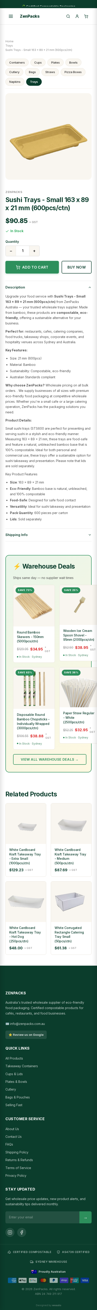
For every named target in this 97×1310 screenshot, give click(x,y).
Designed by (48, 1305)
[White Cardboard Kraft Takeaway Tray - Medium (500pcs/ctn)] (71, 823)
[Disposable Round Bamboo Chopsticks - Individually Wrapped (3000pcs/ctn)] (34, 688)
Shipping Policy (16, 1152)
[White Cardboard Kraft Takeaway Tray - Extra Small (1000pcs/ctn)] (26, 823)
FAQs (9, 1144)
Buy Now (76, 267)
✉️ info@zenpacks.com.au (25, 1024)
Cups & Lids (14, 1074)
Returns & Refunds (19, 1160)
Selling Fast (13, 1105)
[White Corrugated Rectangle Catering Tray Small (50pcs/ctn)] (71, 901)
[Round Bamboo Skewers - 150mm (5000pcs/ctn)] (34, 605)
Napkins (15, 81)
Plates (55, 62)
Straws (50, 72)
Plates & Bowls (16, 1082)
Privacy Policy (15, 1175)
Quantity (12, 241)
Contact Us (13, 1137)
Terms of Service (18, 1168)
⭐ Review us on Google (26, 1034)
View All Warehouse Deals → (50, 759)
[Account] (77, 16)
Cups (38, 62)
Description (15, 287)
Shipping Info (16, 535)
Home (9, 41)
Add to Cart (35, 267)
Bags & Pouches (17, 1097)
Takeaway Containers (21, 1066)
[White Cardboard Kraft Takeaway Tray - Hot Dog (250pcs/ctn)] (26, 901)
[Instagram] (9, 1232)
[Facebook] (21, 1232)
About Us (12, 1129)
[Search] (68, 16)
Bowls (73, 62)
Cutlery (14, 72)
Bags (32, 72)
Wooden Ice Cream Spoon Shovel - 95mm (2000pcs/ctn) (78, 635)
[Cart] (86, 16)
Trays (9, 45)
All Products (14, 1058)
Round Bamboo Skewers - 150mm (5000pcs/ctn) (30, 636)
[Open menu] (10, 16)
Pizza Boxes (73, 72)
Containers (17, 62)
